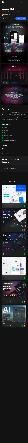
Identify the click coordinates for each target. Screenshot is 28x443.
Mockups (12, 206)
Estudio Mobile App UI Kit (8, 276)
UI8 (5, 301)
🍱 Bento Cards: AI (7, 323)
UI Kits (10, 277)
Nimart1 (6, 277)
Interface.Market (7, 14)
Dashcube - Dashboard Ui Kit (9, 252)
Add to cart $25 (21, 18)
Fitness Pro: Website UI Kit (8, 299)
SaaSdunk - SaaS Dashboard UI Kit (10, 204)
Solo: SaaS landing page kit (8, 228)
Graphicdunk (7, 206)
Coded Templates (10, 301)
